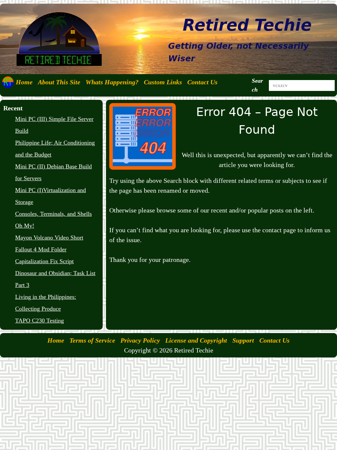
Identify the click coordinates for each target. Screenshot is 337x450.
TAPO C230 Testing (39, 320)
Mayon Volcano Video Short (49, 237)
